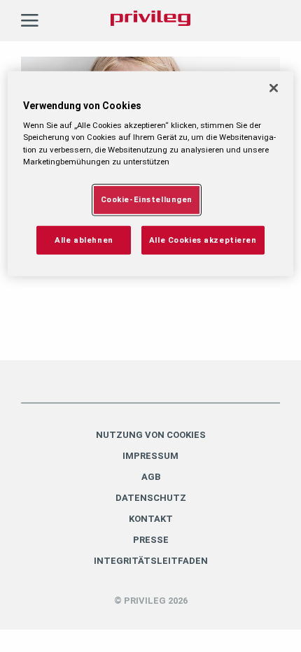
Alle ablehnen (84, 239)
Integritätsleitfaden (151, 560)
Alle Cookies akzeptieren (203, 239)
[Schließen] (273, 88)
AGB (150, 477)
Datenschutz (150, 497)
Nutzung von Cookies (151, 435)
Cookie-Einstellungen (146, 199)
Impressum (150, 456)
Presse (151, 539)
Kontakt (151, 518)
